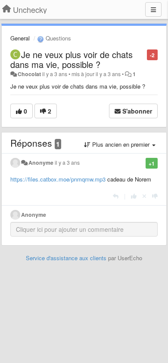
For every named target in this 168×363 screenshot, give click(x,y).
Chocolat (29, 74)
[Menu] (153, 9)
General (20, 38)
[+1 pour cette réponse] (134, 196)
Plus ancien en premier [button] (120, 144)
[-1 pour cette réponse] (155, 196)
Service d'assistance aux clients (66, 258)
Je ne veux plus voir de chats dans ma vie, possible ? (71, 59)
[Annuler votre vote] (144, 196)
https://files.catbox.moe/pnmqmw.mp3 (58, 179)
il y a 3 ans (67, 162)
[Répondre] (115, 196)
